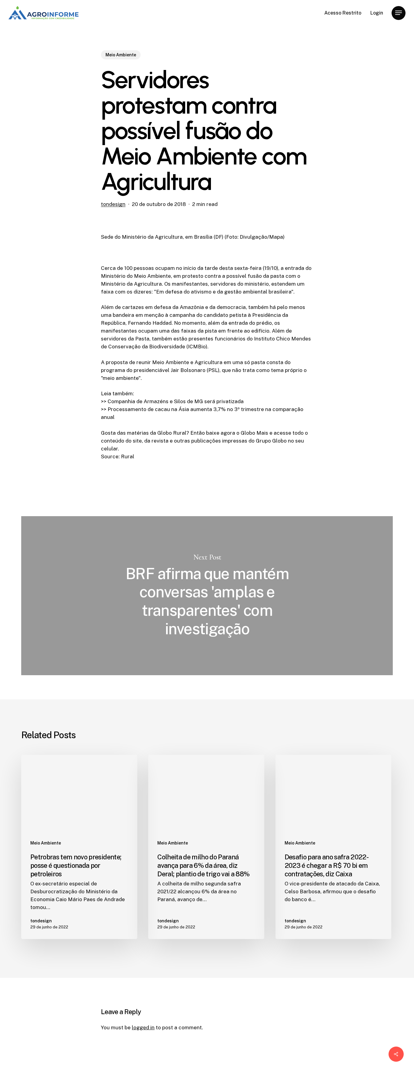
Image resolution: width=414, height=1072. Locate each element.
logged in (143, 1027)
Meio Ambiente (120, 54)
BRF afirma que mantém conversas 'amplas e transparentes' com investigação (207, 595)
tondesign (113, 204)
